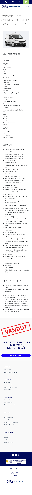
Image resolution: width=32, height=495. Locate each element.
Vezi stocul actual (16, 355)
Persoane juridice (8, 402)
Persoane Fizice (8, 400)
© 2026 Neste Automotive (15, 469)
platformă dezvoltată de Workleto (16, 478)
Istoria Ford (7, 440)
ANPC (15, 475)
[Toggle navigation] (28, 6)
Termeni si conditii (16, 471)
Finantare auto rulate (9, 405)
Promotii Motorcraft (9, 415)
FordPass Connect (9, 425)
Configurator (7, 390)
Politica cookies (15, 474)
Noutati (6, 435)
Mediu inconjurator (9, 442)
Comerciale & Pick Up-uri (10, 372)
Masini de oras (8, 385)
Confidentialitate (15, 472)
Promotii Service (8, 417)
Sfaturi (6, 437)
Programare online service (11, 422)
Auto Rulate (7, 382)
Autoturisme (7, 369)
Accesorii (6, 420)
